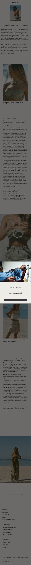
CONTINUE (15, 300)
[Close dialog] (28, 265)
